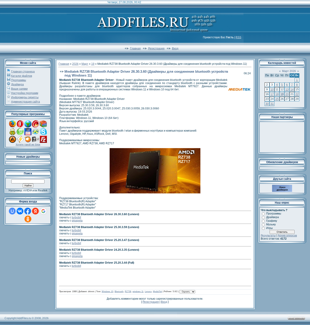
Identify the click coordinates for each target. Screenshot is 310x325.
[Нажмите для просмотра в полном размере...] (155, 192)
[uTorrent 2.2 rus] (20, 134)
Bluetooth (119, 291)
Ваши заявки (19, 88)
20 (287, 94)
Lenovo (148, 291)
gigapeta (77, 220)
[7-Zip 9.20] (35, 142)
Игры (269, 228)
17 (272, 94)
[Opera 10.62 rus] (20, 126)
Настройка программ (24, 93)
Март (84, 63)
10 (272, 89)
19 (92, 63)
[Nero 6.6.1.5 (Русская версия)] (35, 126)
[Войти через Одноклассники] (28, 219)
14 (292, 89)
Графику (271, 220)
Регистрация (156, 48)
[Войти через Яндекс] (35, 211)
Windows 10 (107, 291)
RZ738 (128, 291)
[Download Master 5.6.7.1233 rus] (28, 126)
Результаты (268, 235)
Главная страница (23, 71)
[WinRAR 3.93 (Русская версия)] (43, 126)
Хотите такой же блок (28, 144)
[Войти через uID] (12, 211)
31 (272, 103)
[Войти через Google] (43, 211)
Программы (18, 80)
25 (277, 99)
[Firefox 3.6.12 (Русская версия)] (12, 126)
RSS (238, 37)
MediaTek (157, 291)
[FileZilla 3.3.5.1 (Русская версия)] (43, 142)
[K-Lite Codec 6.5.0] (35, 134)
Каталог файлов (21, 75)
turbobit (76, 217)
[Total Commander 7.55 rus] (28, 134)
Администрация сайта (25, 101)
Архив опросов (287, 235)
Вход (175, 48)
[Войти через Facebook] (27, 211)
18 (277, 94)
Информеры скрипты (25, 97)
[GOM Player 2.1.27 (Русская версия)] (28, 142)
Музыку (271, 224)
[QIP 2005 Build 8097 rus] (12, 134)
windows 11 (138, 291)
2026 (75, 63)
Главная (135, 48)
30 (267, 103)
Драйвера (17, 84)
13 (287, 89)
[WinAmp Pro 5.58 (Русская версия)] (20, 142)
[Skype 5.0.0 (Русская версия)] (43, 134)
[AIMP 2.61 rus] (12, 142)
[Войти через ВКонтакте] (20, 211)
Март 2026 (289, 71)
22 (297, 94)
